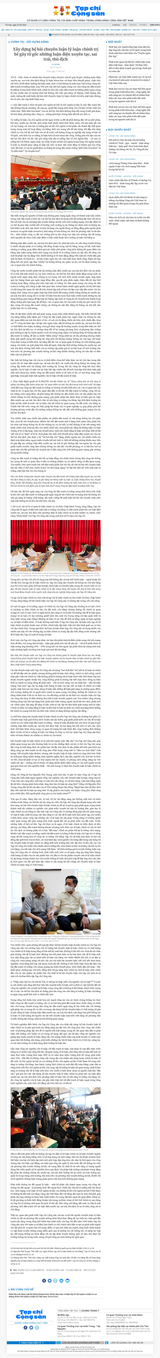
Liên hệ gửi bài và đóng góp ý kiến (81, 1342)
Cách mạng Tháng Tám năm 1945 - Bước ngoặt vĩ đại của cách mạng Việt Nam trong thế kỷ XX (129, 166)
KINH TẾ (31, 30)
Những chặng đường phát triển (31, 1323)
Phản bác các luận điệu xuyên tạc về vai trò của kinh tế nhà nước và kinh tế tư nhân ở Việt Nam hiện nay (130, 80)
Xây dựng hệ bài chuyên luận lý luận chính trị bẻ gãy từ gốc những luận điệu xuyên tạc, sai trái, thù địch (55, 54)
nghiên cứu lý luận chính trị (31, 1270)
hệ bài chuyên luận (55, 1270)
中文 (125, 25)
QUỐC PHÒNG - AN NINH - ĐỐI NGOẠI (64, 30)
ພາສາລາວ (116, 25)
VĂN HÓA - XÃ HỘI (42, 30)
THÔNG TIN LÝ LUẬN (148, 30)
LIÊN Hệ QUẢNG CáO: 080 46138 (127, 1342)
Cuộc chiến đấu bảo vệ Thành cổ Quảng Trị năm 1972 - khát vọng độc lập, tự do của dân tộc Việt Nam (130, 183)
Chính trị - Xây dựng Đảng (16, 30)
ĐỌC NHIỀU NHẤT (119, 129)
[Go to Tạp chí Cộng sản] (80, 10)
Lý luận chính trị (74, 1270)
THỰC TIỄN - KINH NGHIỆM (110, 30)
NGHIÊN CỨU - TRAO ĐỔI (131, 30)
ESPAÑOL (143, 25)
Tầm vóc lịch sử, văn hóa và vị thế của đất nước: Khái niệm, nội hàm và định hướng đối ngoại (129, 220)
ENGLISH (133, 25)
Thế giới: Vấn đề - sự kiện (89, 30)
